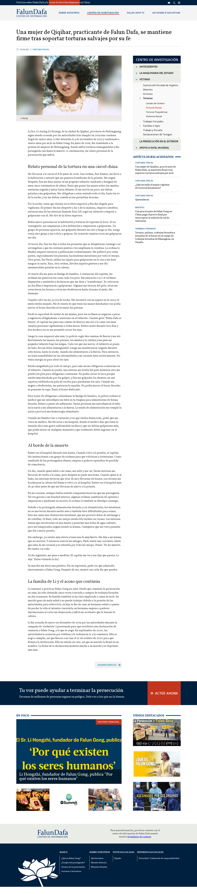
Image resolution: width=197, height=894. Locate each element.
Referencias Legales (150, 852)
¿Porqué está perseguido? (73, 862)
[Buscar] (174, 2)
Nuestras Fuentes (99, 867)
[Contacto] (169, 2)
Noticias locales (123, 852)
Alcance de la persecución (73, 867)
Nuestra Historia (99, 862)
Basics (63, 852)
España (117, 858)
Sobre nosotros (99, 852)
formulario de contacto (139, 836)
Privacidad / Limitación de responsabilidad (159, 858)
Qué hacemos (97, 858)
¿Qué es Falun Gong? (71, 858)
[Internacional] (179, 2)
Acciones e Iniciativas (71, 871)
